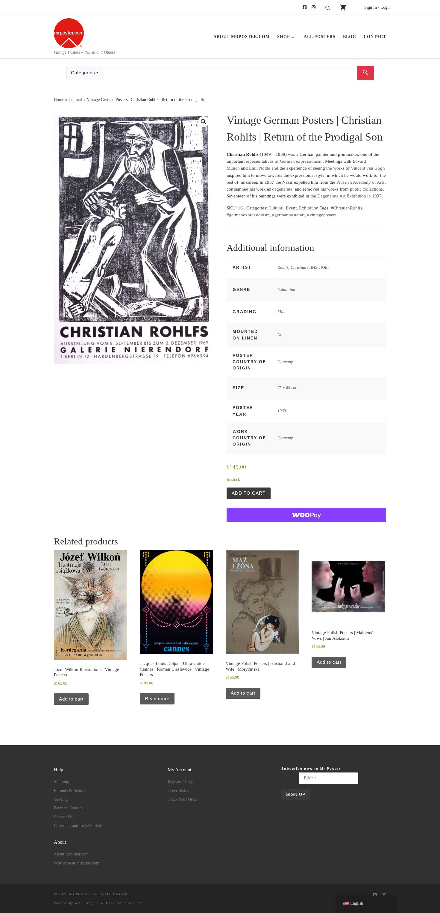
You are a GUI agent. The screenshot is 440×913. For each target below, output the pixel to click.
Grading (61, 799)
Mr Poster (78, 894)
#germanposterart (288, 214)
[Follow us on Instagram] (313, 7)
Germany (285, 361)
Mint (281, 311)
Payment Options (68, 808)
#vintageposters (321, 214)
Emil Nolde (259, 168)
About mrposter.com (71, 854)
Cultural (75, 99)
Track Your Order (183, 799)
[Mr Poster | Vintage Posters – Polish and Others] (69, 32)
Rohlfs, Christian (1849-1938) (303, 267)
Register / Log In (182, 781)
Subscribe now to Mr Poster (311, 768)
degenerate (282, 189)
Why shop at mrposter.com (76, 863)
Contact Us (63, 817)
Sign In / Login (377, 7)
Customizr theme (129, 903)
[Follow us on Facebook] (305, 7)
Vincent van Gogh (368, 168)
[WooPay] (306, 515)
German (287, 161)
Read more (157, 698)
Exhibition (308, 208)
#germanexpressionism (248, 214)
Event (291, 208)
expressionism (309, 161)
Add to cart (248, 493)
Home (59, 99)
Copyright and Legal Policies (78, 825)
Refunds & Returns (70, 790)
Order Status (178, 790)
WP (77, 903)
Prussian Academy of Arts (360, 182)
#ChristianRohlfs (346, 208)
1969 (281, 410)
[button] (203, 121)
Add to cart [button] (71, 698)
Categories (83, 72)
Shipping (61, 781)
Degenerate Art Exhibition (341, 196)
